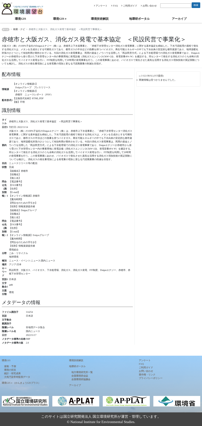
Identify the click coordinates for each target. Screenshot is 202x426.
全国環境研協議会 (80, 379)
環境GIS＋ (60, 18)
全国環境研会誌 (79, 375)
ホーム (5, 29)
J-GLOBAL (152, 75)
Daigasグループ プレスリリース (32, 87)
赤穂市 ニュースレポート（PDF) (33, 94)
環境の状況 (10, 370)
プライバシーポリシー (151, 378)
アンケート (101, 5)
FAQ (115, 5)
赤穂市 (36, 195)
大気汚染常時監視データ (17, 377)
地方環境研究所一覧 (82, 372)
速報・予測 (10, 366)
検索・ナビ (19, 29)
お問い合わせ (149, 5)
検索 (196, 5)
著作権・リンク (147, 374)
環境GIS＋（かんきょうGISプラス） (21, 383)
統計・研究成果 (12, 373)
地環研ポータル (139, 18)
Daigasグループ (41, 235)
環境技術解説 (100, 18)
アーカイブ (179, 18)
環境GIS (20, 18)
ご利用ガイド (129, 5)
